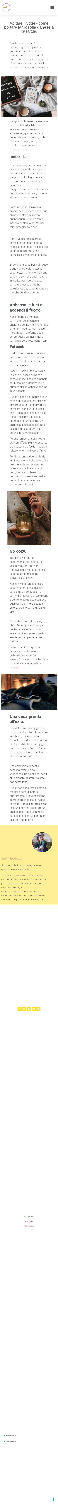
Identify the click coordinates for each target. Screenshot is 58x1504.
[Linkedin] (34, 1009)
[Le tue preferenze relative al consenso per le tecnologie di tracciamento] (53, 1499)
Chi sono (29, 1221)
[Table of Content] (25, 157)
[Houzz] (29, 1009)
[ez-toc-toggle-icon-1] (24, 157)
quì (17, 667)
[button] (52, 7)
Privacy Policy (11, 1435)
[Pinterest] (24, 1009)
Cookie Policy (11, 1441)
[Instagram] (20, 1009)
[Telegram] (38, 1009)
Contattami (29, 1226)
